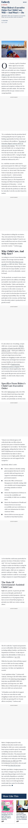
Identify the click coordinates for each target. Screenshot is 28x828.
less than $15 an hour (14, 765)
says (20, 246)
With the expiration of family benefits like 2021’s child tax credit (12, 348)
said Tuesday (5, 449)
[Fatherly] (5, 2)
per (17, 657)
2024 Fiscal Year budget (18, 679)
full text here (11, 392)
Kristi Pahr (5, 20)
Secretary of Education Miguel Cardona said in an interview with (13, 143)
